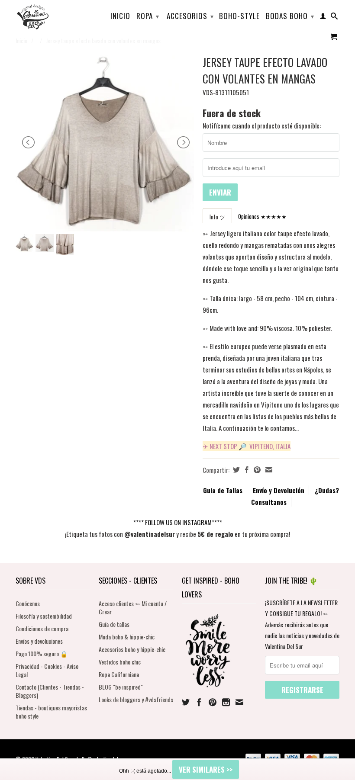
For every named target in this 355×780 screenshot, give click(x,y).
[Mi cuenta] (323, 18)
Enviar (220, 192)
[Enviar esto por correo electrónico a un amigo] (267, 469)
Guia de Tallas (222, 490)
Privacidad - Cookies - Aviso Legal (47, 670)
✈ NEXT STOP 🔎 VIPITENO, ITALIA (246, 446)
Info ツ (217, 216)
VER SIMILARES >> (205, 769)
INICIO (120, 16)
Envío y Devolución (278, 490)
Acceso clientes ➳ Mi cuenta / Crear (133, 607)
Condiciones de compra (42, 628)
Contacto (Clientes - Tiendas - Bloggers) (50, 691)
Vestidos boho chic (120, 661)
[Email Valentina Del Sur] (239, 702)
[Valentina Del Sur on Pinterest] (212, 702)
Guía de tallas (114, 624)
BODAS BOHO (290, 15)
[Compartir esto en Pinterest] (256, 469)
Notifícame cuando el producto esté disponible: (262, 125)
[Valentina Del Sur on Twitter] (186, 702)
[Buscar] (334, 18)
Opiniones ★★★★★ (262, 216)
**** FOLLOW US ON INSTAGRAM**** (177, 522)
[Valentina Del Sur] (53, 2)
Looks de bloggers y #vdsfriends (136, 699)
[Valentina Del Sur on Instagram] (226, 702)
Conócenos (28, 603)
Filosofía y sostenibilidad (44, 615)
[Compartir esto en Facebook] (245, 469)
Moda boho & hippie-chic (127, 636)
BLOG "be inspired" (121, 686)
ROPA (147, 15)
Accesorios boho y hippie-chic (132, 649)
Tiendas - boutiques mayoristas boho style (51, 711)
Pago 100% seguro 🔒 (42, 653)
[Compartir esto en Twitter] (235, 469)
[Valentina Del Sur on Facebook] (199, 702)
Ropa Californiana (119, 674)
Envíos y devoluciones (39, 640)
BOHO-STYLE (239, 16)
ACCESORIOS (190, 15)
